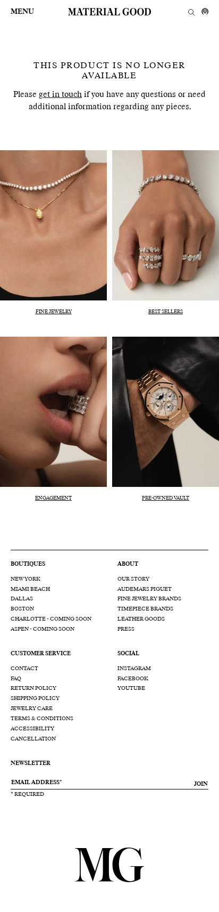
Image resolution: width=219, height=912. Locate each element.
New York (25, 579)
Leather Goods (141, 619)
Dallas (22, 598)
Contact (24, 668)
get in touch (60, 95)
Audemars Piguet (144, 589)
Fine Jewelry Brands (149, 598)
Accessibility (32, 728)
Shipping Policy (35, 698)
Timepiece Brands (145, 609)
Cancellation (33, 739)
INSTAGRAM (134, 668)
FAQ (16, 678)
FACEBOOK (132, 678)
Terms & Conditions (42, 718)
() (204, 12)
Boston (22, 609)
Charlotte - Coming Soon (51, 619)
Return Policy (33, 688)
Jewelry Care (32, 708)
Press (125, 629)
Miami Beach (30, 589)
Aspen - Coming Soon (42, 629)
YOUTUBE (131, 688)
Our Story (133, 579)
